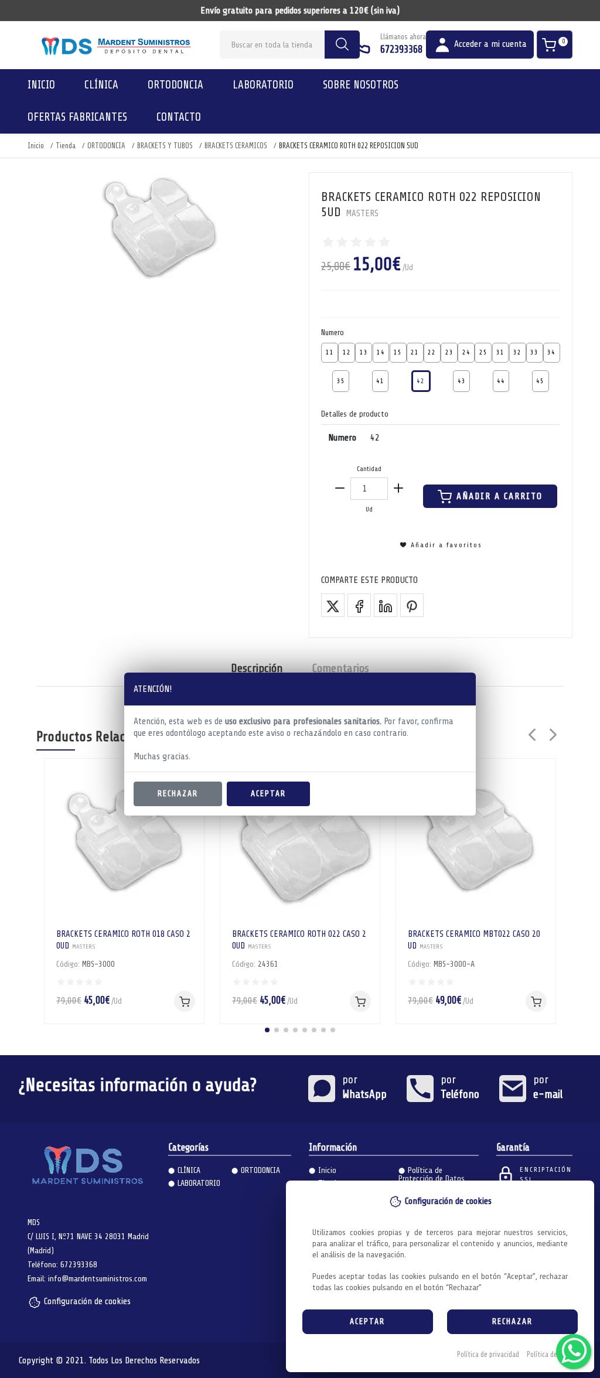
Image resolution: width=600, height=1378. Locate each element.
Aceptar (268, 793)
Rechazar (178, 793)
